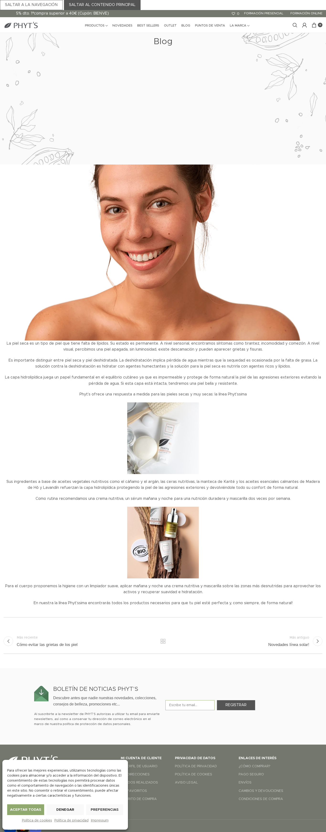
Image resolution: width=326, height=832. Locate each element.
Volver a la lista (163, 641)
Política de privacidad (71, 820)
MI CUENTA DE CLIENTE (141, 758)
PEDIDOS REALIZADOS (139, 782)
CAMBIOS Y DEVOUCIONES (261, 791)
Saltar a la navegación (31, 5)
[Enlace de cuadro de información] (97, 696)
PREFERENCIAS (105, 809)
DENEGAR (65, 809)
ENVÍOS (245, 782)
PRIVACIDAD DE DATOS (195, 758)
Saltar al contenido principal (102, 5)
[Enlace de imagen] (32, 760)
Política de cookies (37, 820)
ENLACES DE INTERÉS (257, 758)
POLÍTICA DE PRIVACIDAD (196, 766)
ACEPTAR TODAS (25, 809)
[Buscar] (295, 25)
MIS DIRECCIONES (135, 774)
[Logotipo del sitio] (21, 25)
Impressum (100, 820)
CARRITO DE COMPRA (139, 799)
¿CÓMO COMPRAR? (254, 766)
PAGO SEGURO (251, 774)
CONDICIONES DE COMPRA (261, 799)
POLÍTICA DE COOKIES (193, 774)
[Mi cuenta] (304, 25)
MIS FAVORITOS (134, 791)
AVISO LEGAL (186, 782)
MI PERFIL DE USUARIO (139, 766)
